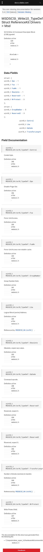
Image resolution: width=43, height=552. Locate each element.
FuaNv (15, 88)
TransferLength (34, 132)
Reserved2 (17, 113)
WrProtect (17, 99)
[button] (21, 550)
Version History (24, 12)
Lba (28, 124)
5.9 (8, 12)
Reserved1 (17, 96)
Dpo (14, 81)
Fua (14, 85)
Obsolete (16, 92)
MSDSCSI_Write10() (25, 330)
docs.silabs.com (21, 3)
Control (30, 121)
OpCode (30, 128)
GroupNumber (17, 110)
